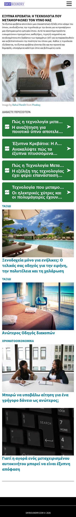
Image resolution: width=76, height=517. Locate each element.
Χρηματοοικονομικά (18, 341)
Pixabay (36, 104)
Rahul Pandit (19, 104)
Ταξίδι (6, 206)
